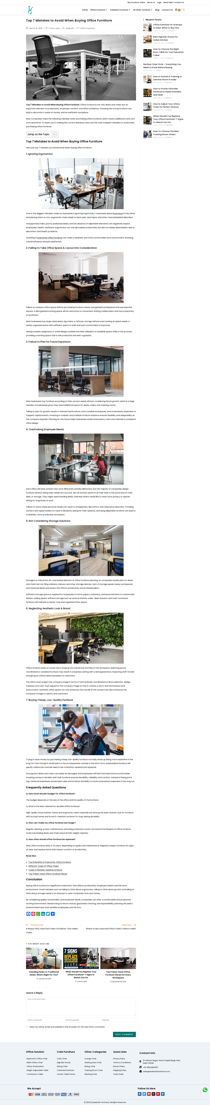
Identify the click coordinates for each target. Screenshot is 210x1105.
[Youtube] (149, 1094)
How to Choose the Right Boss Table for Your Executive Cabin (168, 52)
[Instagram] (153, 1094)
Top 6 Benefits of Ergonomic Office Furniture (49, 862)
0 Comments (170, 31)
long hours (118, 213)
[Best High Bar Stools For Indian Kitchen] (147, 39)
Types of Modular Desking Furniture (45, 870)
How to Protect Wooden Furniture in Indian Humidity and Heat (167, 91)
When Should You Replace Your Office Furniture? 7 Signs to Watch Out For (81, 974)
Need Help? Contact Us (173, 2)
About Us (151, 2)
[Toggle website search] (184, 10)
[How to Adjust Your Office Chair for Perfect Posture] (147, 106)
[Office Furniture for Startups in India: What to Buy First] (147, 27)
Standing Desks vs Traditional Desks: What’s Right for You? (44, 973)
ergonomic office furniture (49, 237)
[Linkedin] (163, 1094)
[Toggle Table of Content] (53, 134)
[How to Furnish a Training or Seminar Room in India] (147, 79)
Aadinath (70, 28)
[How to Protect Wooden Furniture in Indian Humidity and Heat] (147, 93)
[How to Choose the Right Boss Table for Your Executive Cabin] (147, 53)
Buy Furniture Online (136, 2)
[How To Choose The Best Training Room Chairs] (147, 134)
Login (159, 2)
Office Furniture (87, 28)
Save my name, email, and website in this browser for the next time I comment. (67, 1026)
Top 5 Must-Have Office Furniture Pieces (47, 873)
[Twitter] (144, 1094)
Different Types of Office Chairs (43, 866)
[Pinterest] (158, 1094)
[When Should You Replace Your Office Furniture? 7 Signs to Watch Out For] (147, 120)
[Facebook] (139, 1094)
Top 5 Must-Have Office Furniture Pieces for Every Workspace (118, 975)
